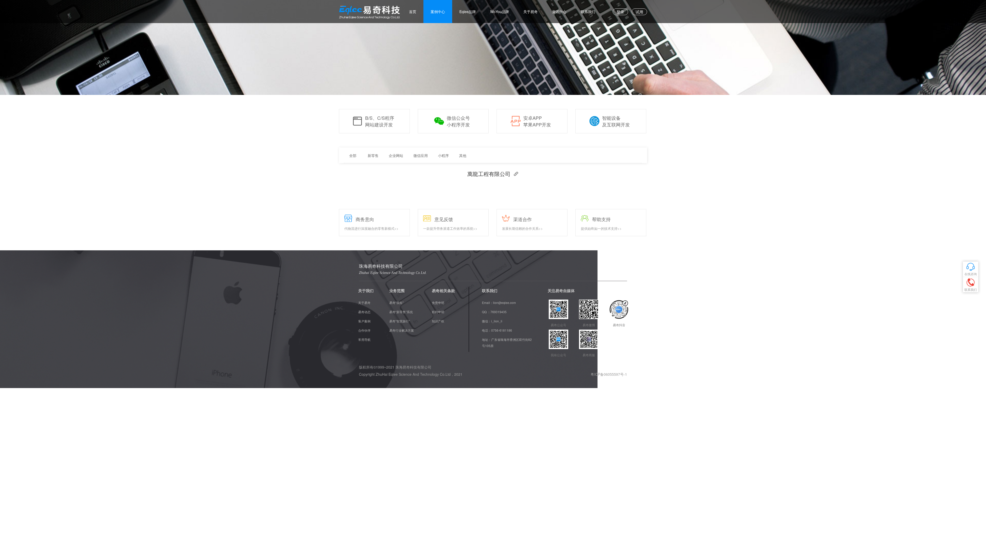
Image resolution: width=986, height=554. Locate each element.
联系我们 (588, 11)
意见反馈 (443, 219)
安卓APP (532, 117)
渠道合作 (522, 219)
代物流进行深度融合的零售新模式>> (371, 228)
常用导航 (364, 339)
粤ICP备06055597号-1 (609, 374)
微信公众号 (458, 117)
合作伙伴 (364, 330)
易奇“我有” (396, 302)
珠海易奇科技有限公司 (381, 266)
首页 (412, 11)
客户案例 (364, 321)
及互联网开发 (616, 124)
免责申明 (438, 302)
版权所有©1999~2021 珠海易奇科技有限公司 (395, 367)
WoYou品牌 (499, 11)
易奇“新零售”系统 (401, 312)
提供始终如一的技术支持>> (601, 228)
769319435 (498, 312)
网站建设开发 (379, 124)
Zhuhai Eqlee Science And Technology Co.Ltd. (393, 273)
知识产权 (438, 321)
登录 (620, 11)
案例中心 (438, 11)
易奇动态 (364, 312)
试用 (639, 11)
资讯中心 (559, 11)
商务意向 (365, 219)
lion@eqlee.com (504, 302)
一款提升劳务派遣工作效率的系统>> (450, 228)
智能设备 (611, 117)
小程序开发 (458, 124)
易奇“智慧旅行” (399, 321)
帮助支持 (601, 219)
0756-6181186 (501, 330)
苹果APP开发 (537, 124)
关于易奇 (530, 11)
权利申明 (438, 312)
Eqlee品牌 (467, 11)
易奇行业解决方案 (401, 330)
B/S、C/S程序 (379, 117)
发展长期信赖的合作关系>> (522, 228)
